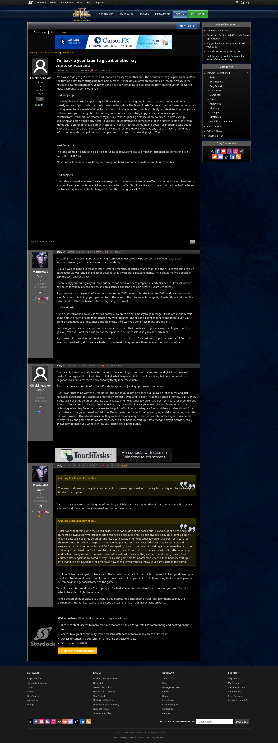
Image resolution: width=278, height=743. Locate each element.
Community (67, 2)
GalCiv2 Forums (101, 70)
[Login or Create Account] (237, 2)
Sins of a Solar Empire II (104, 691)
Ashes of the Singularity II (105, 678)
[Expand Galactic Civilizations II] (204, 73)
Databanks (106, 14)
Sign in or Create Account (77, 650)
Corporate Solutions (37, 682)
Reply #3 (60, 465)
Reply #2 (60, 365)
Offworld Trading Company (106, 704)
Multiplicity (32, 700)
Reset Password (235, 696)
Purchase (198, 14)
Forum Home (40, 32)
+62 (40, 292)
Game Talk (68, 52)
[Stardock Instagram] (235, 151)
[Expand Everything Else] (204, 136)
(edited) (124, 465)
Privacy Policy (120, 737)
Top (195, 252)
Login (63, 32)
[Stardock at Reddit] (215, 157)
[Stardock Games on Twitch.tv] (229, 151)
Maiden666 (40, 272)
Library (144, 14)
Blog (89, 2)
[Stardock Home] (30, 3)
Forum (180, 14)
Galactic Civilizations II (49, 52)
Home (32, 52)
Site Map (160, 737)
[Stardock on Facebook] (218, 151)
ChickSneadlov (40, 78)
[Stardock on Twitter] (212, 151)
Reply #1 (60, 251)
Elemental (98, 682)
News (80, 2)
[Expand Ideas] (208, 99)
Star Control (99, 696)
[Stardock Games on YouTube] (224, 151)
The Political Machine (103, 700)
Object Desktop (34, 678)
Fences (30, 691)
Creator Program (170, 704)
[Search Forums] (248, 2)
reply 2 (92, 478)
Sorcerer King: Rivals (102, 713)
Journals (126, 14)
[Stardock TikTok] (226, 157)
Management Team (171, 687)
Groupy (31, 704)
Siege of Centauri (101, 708)
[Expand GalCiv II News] (204, 131)
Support (100, 2)
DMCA (150, 737)
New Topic (187, 25)
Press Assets (168, 700)
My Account (234, 682)
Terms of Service (136, 737)
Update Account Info (238, 700)
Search (54, 32)
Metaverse (162, 14)
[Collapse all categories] (248, 72)
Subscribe (242, 721)
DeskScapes (33, 696)
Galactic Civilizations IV (104, 687)
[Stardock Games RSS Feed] (238, 157)
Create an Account (237, 687)
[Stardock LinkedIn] (232, 157)
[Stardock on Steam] (241, 151)
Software (41, 2)
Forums (166, 713)
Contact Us (167, 708)
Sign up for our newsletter (177, 721)
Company (168, 672)
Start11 (30, 687)
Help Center (233, 678)
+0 (40, 98)
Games (53, 2)
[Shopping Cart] (242, 2)
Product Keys (234, 691)
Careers (166, 691)
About (165, 678)
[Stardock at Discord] (221, 157)
